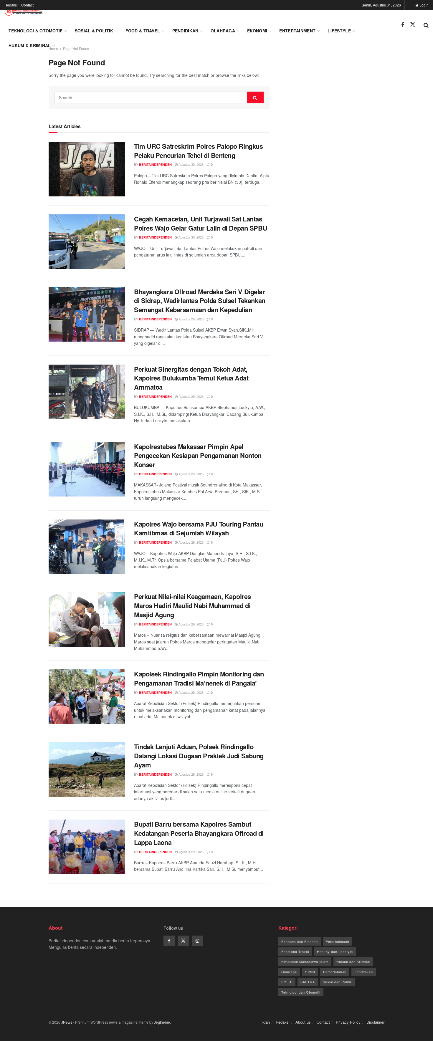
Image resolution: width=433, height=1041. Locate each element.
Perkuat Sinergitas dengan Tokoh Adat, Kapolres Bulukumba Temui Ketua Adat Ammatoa (191, 378)
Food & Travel (142, 31)
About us (303, 1022)
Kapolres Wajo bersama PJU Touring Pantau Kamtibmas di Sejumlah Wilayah (198, 528)
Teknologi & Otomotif (36, 31)
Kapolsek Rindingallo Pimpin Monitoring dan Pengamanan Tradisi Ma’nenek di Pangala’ (199, 678)
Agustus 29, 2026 (191, 319)
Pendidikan (185, 31)
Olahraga (223, 31)
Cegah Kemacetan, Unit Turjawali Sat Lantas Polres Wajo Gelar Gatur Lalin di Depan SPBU (200, 223)
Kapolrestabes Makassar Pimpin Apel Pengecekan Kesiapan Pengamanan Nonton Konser (198, 455)
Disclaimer (375, 1022)
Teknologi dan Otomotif (300, 992)
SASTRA (307, 981)
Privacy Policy (348, 1022)
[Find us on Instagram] (197, 941)
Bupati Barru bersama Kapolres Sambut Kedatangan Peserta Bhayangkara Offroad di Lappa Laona (199, 833)
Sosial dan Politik (337, 981)
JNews (66, 1022)
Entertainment (297, 31)
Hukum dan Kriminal (353, 961)
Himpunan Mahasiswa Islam (304, 961)
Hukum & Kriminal (30, 45)
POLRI (286, 981)
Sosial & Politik (94, 31)
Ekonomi (257, 31)
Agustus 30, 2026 (191, 164)
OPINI (310, 971)
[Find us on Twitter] (412, 24)
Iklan (266, 1022)
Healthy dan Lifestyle (335, 951)
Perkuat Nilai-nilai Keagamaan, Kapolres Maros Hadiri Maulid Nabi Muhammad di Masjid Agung (192, 605)
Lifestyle (339, 31)
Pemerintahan (334, 971)
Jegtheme (162, 1022)
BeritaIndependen (155, 164)
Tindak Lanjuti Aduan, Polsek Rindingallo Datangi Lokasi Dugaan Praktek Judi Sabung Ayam (199, 755)
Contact (27, 4)
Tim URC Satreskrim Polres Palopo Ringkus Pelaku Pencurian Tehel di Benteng (198, 150)
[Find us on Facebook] (402, 24)
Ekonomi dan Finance (299, 941)
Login (424, 4)
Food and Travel (295, 951)
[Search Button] (426, 24)
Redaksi (11, 4)
